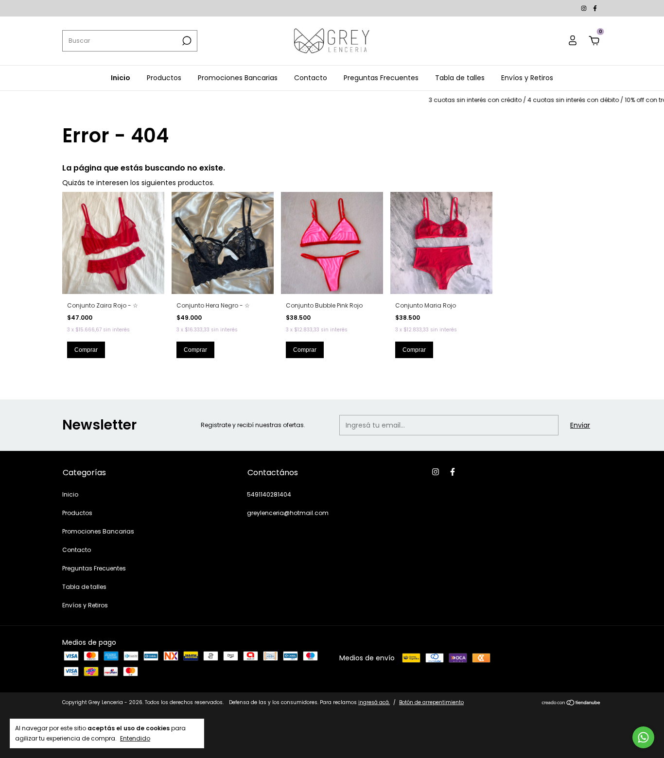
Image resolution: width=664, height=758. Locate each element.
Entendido (135, 738)
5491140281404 (269, 494)
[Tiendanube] (571, 703)
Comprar (86, 349)
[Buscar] (186, 41)
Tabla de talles (460, 78)
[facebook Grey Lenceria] (595, 8)
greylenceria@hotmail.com (288, 513)
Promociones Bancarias (238, 78)
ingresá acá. (374, 702)
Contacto (310, 78)
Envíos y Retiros (527, 78)
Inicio (120, 78)
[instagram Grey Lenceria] (584, 8)
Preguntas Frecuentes (381, 78)
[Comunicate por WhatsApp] (643, 737)
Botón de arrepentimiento (431, 702)
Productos (164, 78)
